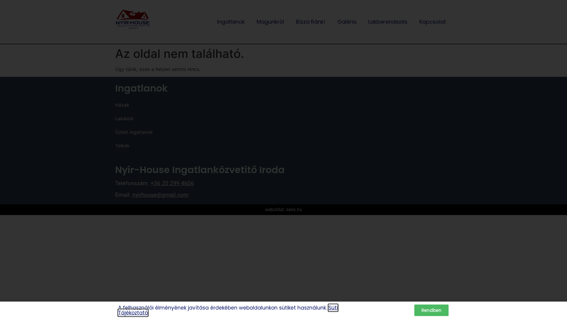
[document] (283, 159)
